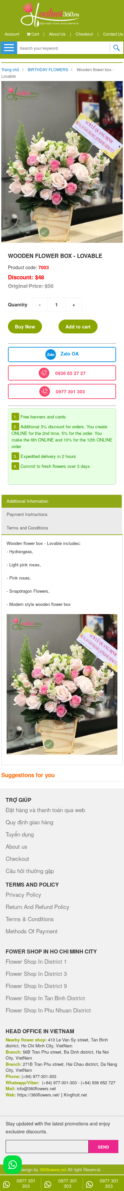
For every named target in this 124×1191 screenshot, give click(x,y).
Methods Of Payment (32, 931)
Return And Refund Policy (37, 906)
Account (12, 34)
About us (57, 34)
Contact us (113, 34)
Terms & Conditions (30, 919)
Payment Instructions (27, 514)
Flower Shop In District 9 (36, 985)
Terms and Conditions (27, 528)
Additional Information (27, 501)
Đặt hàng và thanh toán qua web (45, 810)
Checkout (84, 34)
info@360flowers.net (36, 1088)
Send (103, 1147)
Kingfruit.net (75, 1095)
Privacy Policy (23, 894)
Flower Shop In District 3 (36, 973)
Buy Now (25, 326)
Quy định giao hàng (29, 822)
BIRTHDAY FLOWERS (48, 69)
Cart (34, 34)
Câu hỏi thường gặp (30, 870)
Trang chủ (10, 69)
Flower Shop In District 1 (36, 961)
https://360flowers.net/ (38, 1095)
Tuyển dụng (20, 834)
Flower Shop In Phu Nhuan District (48, 1010)
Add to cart (78, 326)
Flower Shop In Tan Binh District (45, 998)
